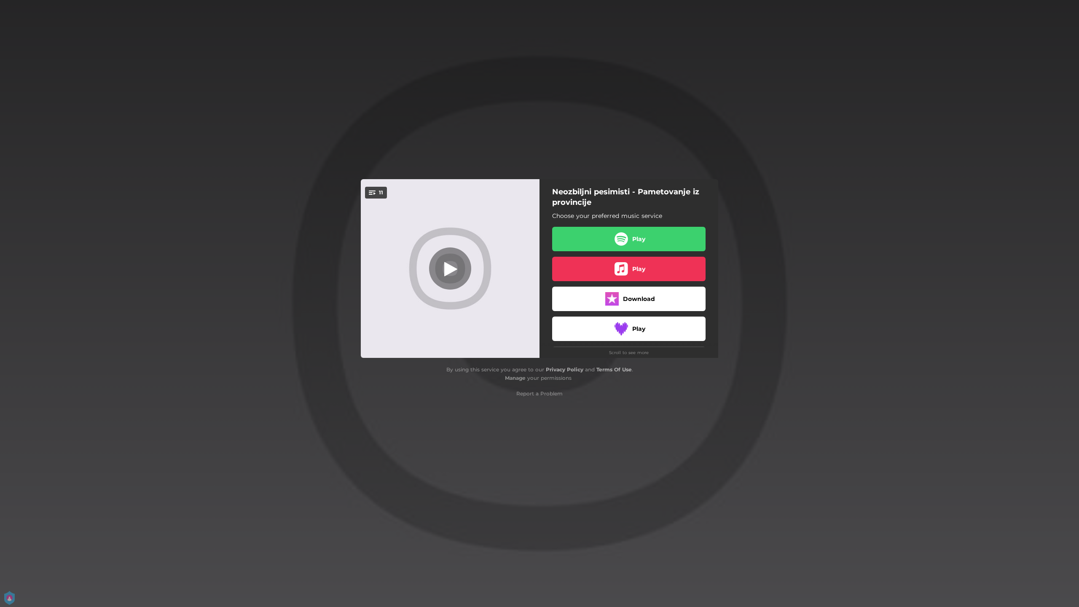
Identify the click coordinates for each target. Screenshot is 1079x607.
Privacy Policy (564, 369)
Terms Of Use (614, 369)
